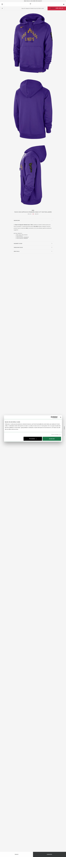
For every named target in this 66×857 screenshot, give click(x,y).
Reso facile (16, 251)
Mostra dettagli (55, 434)
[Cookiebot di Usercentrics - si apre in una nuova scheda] (51, 417)
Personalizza (32, 438)
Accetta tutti (52, 438)
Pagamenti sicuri (18, 243)
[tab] (33, 220)
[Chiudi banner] (60, 417)
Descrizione (17, 220)
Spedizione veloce (18, 247)
